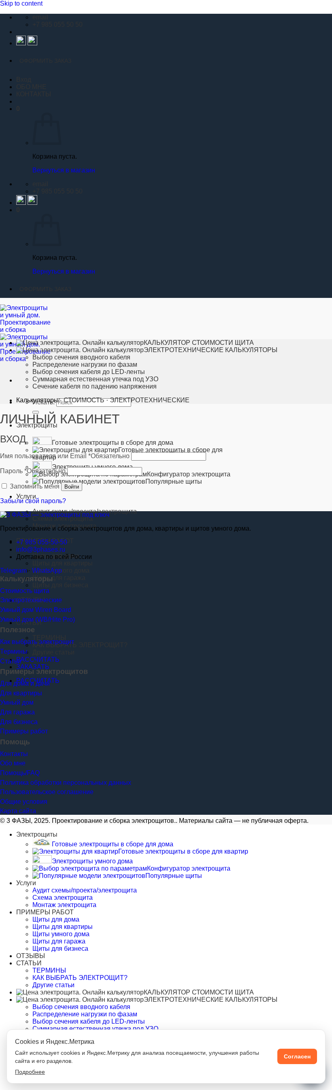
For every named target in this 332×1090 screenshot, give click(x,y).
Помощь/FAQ (20, 772)
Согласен (297, 1056)
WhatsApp (47, 570)
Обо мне (13, 763)
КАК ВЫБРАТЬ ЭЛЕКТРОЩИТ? (80, 645)
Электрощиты (36, 834)
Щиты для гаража (58, 577)
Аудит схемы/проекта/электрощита (84, 890)
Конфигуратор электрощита (188, 868)
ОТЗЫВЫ (30, 955)
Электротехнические (31, 600)
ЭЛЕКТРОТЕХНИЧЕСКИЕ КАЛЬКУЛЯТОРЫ (210, 349)
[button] (18, 108)
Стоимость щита (24, 590)
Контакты (14, 753)
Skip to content (21, 3)
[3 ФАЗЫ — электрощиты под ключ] (54, 514)
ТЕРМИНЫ (49, 637)
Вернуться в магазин (63, 170)
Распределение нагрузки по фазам (84, 364)
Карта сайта (18, 810)
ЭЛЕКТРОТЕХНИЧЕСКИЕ (149, 400)
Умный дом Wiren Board (35, 609)
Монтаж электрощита (64, 904)
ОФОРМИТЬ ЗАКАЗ (45, 60)
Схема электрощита (62, 518)
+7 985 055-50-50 (41, 542)
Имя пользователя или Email (65, 456)
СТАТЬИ (29, 963)
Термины (14, 651)
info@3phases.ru (40, 549)
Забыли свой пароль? (33, 500)
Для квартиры (21, 693)
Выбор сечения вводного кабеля (81, 357)
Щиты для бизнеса (60, 585)
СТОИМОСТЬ (84, 400)
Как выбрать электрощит (37, 641)
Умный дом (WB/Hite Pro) (37, 619)
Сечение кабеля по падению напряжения (94, 386)
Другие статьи (53, 652)
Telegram (13, 570)
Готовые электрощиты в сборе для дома (112, 442)
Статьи (10, 661)
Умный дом (17, 702)
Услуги (26, 496)
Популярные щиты (173, 481)
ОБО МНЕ (31, 86)
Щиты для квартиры (62, 563)
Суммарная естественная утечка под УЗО (95, 379)
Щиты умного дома (60, 934)
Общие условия (23, 801)
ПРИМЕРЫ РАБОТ (45, 912)
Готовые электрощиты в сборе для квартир (183, 851)
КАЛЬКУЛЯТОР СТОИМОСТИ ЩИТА (199, 342)
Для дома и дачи (25, 683)
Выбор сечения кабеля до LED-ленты (88, 371)
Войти (71, 487)
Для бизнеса (19, 721)
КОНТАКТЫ (33, 94)
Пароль (33, 470)
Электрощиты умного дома (92, 861)
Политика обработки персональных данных (65, 782)
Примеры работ (24, 731)
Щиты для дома (55, 919)
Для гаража (17, 712)
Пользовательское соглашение (47, 791)
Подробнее (30, 1072)
